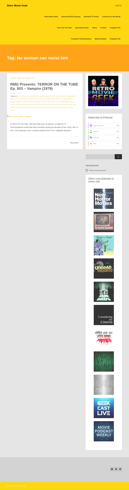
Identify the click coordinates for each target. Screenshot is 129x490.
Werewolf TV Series (91, 16)
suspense (37, 107)
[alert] (104, 170)
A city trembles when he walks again (37, 96)
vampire (64, 107)
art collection (57, 96)
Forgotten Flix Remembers (81, 39)
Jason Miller (46, 99)
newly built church (46, 102)
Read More (74, 143)
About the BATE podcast (70, 16)
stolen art (31, 107)
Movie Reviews (100, 39)
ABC (51, 96)
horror (31, 99)
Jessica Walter (55, 99)
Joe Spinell (64, 99)
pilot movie (28, 104)
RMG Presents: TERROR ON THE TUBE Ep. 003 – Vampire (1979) (44, 86)
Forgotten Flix (115, 28)
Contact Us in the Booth (111, 16)
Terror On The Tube (64, 28)
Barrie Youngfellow (68, 96)
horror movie (37, 99)
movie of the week (34, 102)
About (94, 28)
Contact (103, 28)
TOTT (32, 78)
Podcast (13, 78)
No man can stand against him (62, 102)
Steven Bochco (22, 107)
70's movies (21, 96)
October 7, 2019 (15, 93)
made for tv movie (21, 102)
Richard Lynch (67, 104)
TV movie (58, 107)
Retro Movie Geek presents (54, 104)
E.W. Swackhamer (22, 99)
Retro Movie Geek (17, 5)
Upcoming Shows (82, 28)
